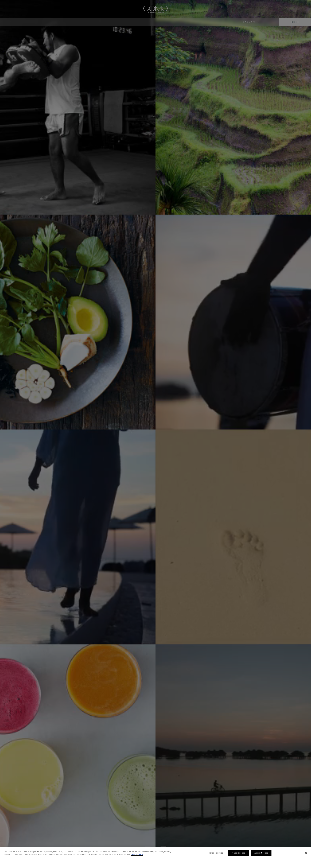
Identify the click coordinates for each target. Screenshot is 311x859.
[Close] (305, 853)
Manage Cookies (216, 853)
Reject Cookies (238, 853)
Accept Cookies (261, 853)
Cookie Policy (137, 854)
